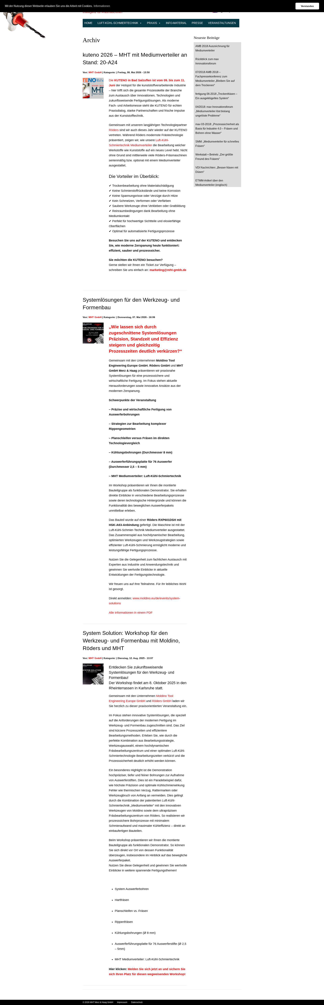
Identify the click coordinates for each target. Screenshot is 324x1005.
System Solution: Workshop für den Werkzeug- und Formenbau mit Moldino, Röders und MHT (131, 640)
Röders (114, 130)
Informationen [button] (102, 6)
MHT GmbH (95, 72)
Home (88, 23)
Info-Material (176, 23)
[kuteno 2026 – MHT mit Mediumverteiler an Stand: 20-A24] (93, 80)
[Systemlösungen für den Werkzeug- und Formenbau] (93, 325)
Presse (197, 23)
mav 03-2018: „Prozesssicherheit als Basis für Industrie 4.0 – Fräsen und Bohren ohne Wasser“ (217, 128)
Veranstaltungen (222, 23)
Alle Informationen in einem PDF (131, 612)
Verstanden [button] (307, 6)
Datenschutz (137, 1002)
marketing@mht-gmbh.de (168, 270)
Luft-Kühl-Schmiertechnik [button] (118, 23)
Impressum (122, 1002)
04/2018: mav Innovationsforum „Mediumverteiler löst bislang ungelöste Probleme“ (214, 111)
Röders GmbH (161, 701)
